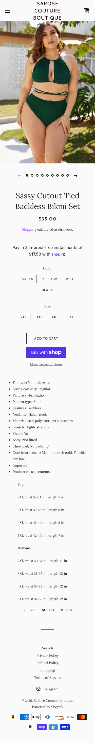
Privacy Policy (47, 655)
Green (28, 279)
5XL (70, 317)
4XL (55, 317)
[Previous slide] (19, 175)
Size (47, 306)
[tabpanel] (47, 91)
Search (47, 648)
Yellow (49, 279)
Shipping (29, 229)
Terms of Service (47, 677)
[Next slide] (76, 175)
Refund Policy (47, 663)
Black (47, 290)
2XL (24, 317)
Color (47, 268)
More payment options (46, 364)
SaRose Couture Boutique (47, 11)
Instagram (50, 689)
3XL (39, 317)
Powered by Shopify (47, 707)
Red (69, 279)
